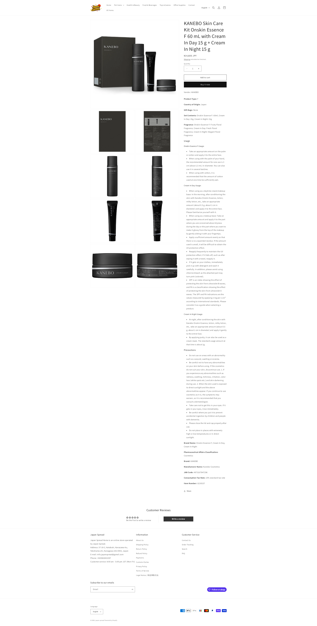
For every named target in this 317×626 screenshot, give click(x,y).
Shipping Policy (142, 545)
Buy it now (205, 84)
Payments (140, 558)
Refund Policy (141, 553)
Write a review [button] (178, 519)
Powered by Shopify (111, 620)
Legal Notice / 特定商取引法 (147, 575)
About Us (140, 540)
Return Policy (141, 549)
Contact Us (186, 540)
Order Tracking (188, 545)
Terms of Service (142, 571)
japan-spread (99, 620)
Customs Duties (142, 562)
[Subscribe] (132, 589)
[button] (119, 5)
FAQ (183, 553)
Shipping (187, 59)
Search (184, 549)
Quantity (187, 64)
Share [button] (189, 491)
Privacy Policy (141, 566)
